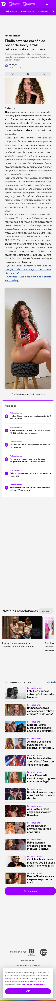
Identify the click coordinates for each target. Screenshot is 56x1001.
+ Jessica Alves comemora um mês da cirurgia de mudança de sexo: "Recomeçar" (28, 269)
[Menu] (53, 4)
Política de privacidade (28, 965)
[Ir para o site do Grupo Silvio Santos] (23, 952)
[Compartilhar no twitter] (43, 74)
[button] (22, 634)
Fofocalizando (13, 35)
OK (28, 991)
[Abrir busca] (47, 4)
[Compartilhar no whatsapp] (12, 74)
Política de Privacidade (33, 984)
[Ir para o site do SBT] (43, 952)
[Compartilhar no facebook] (28, 74)
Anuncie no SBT (28, 960)
